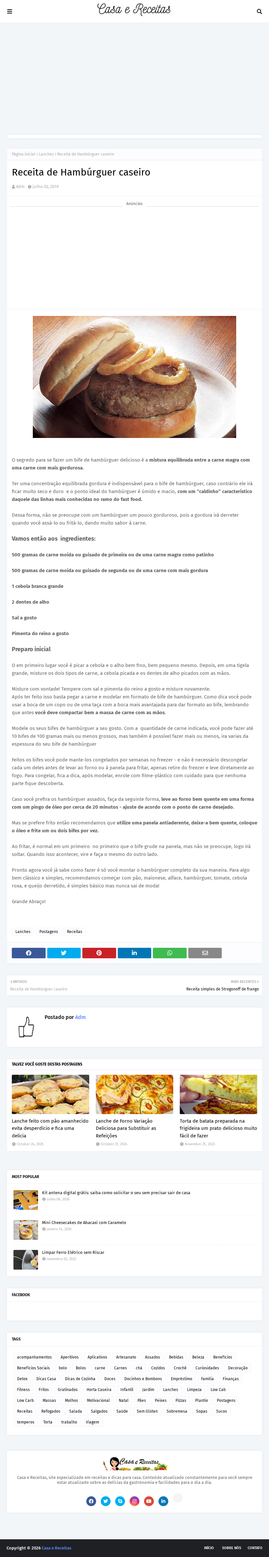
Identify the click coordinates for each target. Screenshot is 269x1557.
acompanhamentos (34, 1357)
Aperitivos (70, 1357)
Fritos (44, 1389)
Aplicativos (97, 1357)
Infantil (127, 1389)
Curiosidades (207, 1368)
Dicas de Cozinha (80, 1379)
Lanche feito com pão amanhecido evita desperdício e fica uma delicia (50, 1128)
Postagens (48, 931)
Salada (75, 1411)
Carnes (120, 1368)
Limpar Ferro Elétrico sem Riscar (73, 1252)
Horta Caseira (99, 1389)
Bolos (81, 1368)
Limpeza (194, 1389)
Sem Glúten (147, 1411)
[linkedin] (163, 1501)
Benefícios (222, 1357)
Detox (22, 1379)
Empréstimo (181, 1379)
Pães (141, 1400)
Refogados (50, 1411)
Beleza (198, 1357)
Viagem (92, 1422)
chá (139, 1368)
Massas (49, 1400)
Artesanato (126, 1357)
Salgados (99, 1411)
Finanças (231, 1379)
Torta (47, 1422)
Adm (20, 186)
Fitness (23, 1389)
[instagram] (134, 1501)
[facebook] (91, 1501)
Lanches (46, 154)
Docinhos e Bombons (143, 1379)
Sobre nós (231, 1548)
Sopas (201, 1411)
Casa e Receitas (56, 1548)
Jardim (148, 1389)
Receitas (74, 931)
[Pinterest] (178, 1498)
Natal (124, 1400)
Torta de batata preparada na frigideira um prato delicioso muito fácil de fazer (218, 1128)
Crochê (180, 1368)
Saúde (122, 1411)
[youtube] (149, 1501)
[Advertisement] (134, 79)
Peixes (161, 1400)
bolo (63, 1368)
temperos (25, 1422)
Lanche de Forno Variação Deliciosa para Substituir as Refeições (126, 1128)
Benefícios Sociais (33, 1368)
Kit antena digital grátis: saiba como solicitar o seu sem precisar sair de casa (116, 1192)
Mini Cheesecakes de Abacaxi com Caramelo (84, 1222)
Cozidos (158, 1368)
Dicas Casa (46, 1379)
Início (209, 1548)
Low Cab (218, 1389)
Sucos (221, 1411)
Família (207, 1379)
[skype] (120, 1501)
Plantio (201, 1400)
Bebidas (176, 1357)
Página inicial (23, 154)
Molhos (71, 1400)
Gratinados (68, 1389)
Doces (109, 1379)
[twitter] (106, 1501)
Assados (152, 1357)
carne (100, 1368)
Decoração (238, 1368)
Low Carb (25, 1400)
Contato (255, 1548)
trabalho (69, 1422)
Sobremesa (177, 1411)
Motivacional (98, 1400)
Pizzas (181, 1400)
